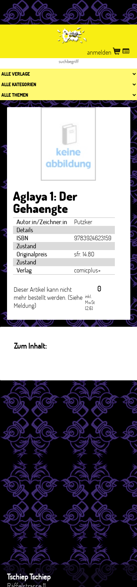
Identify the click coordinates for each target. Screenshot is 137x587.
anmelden (100, 52)
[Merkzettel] (126, 52)
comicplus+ (87, 270)
